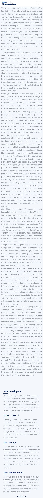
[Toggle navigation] (38, 3)
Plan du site (21, 496)
